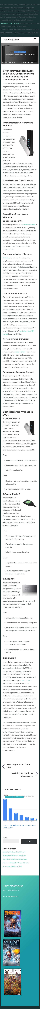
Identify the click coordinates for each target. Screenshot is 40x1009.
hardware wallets (29, 224)
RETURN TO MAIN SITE (10, 896)
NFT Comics (26, 680)
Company (9, 796)
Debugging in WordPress (9, 23)
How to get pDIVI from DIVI (18, 766)
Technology (20, 52)
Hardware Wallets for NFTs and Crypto (19, 55)
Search (5, 837)
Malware (6, 258)
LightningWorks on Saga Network (14, 852)
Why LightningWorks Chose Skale (14, 855)
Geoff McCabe (10, 62)
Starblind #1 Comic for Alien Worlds (22, 774)
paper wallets (20, 352)
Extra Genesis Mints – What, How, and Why (20, 826)
